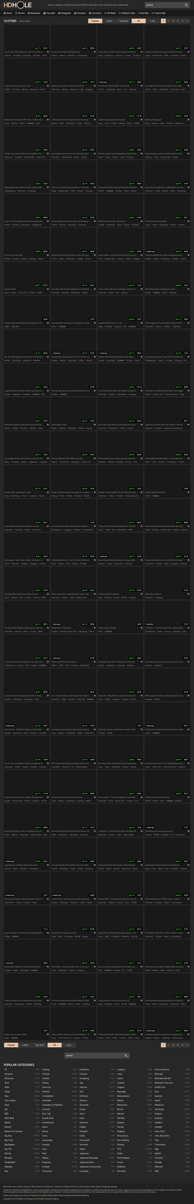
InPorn (54, 327)
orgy (182, 394)
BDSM (78, 937)
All (138, 21)
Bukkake (8, 1166)
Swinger (158, 1127)
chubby (80, 259)
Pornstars (80, 13)
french (170, 123)
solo (137, 1038)
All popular (33, 13)
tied (117, 293)
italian (175, 157)
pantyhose (76, 293)
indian (111, 496)
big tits (135, 937)
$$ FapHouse (57, 530)
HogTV (148, 56)
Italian (82, 1149)
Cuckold (46, 1109)
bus (135, 462)
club (38, 123)
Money (120, 1109)
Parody (120, 1127)
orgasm (34, 733)
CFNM (136, 123)
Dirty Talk (46, 1113)
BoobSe (101, 225)
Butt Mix (143, 13)
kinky (110, 564)
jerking (81, 801)
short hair (37, 530)
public (42, 89)
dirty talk (81, 699)
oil (186, 360)
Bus (6, 1171)
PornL (100, 632)
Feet (44, 1153)
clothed (31, 123)
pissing (63, 225)
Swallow (158, 1122)
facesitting (176, 937)
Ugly (156, 1149)
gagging (34, 564)
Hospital (83, 1131)
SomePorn (149, 598)
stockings (110, 56)
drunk (44, 801)
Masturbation (123, 1096)
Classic (45, 1083)
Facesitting (47, 1140)
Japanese (84, 1153)
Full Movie (84, 1069)
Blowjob (8, 1158)
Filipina (45, 1158)
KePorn (148, 89)
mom (120, 89)
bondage (69, 937)
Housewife (85, 1140)
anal (45, 56)
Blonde (8, 1153)
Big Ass (8, 1135)
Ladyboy (121, 1069)
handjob (17, 56)
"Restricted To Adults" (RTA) (42, 1195)
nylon (22, 123)
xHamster (56, 89)
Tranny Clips (158, 13)
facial (42, 496)
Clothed (45, 1091)
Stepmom (159, 1105)
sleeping (109, 1004)
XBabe (7, 394)
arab (166, 56)
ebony (156, 259)
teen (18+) (158, 56)
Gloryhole (84, 1105)
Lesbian (120, 1083)
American (9, 1078)
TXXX (7, 564)
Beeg (100, 123)
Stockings (159, 1109)
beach (29, 1004)
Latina (120, 1078)
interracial (127, 869)
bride (156, 801)
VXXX (147, 496)
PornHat (148, 835)
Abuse (56, 1199)
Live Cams (95, 13)
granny (128, 56)
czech (127, 225)
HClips (7, 937)
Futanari (83, 1074)
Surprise (158, 1118)
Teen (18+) (160, 1131)
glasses (133, 89)
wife (37, 699)
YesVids (101, 733)
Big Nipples (10, 1144)
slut (184, 632)
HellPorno (149, 191)
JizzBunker (9, 903)
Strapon (158, 1113)
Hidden (83, 1127)
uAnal (100, 157)
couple (159, 564)
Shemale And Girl (163, 1078)
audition (158, 665)
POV (119, 1149)
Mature (120, 1100)
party (130, 123)
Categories (64, 13)
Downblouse (48, 1122)
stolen (157, 699)
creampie (27, 56)
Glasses (83, 1100)
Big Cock (9, 1140)
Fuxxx (100, 56)
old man (37, 56)
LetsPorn (148, 665)
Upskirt (158, 1153)
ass (183, 89)
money (122, 123)
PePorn (54, 56)
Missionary (122, 1105)
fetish (184, 56)
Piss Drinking (123, 1140)
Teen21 (148, 394)
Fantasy (46, 1144)
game (19, 903)
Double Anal (47, 1118)
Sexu (100, 970)
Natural (120, 1113)
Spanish (158, 1096)
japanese (177, 327)
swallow (74, 903)
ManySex (148, 428)
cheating (115, 937)
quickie (117, 970)
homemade (82, 56)
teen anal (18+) (171, 394)
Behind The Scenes (14, 1131)
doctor (15, 259)
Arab (7, 1087)
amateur (71, 56)
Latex (119, 1074)
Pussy (120, 1162)
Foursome (47, 1171)
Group (82, 1109)
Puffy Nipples (123, 1158)
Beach (8, 1122)
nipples (137, 259)
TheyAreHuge (10, 191)
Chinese (46, 1074)
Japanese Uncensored (90, 1166)
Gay (81, 1083)
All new (20, 13)
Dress (45, 1127)
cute (107, 123)
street (70, 1004)
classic (24, 259)
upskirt (34, 665)
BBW (131, 530)
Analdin (55, 394)
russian (74, 89)
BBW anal (122, 530)
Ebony (45, 1131)
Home (7, 13)
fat (114, 530)
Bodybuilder (10, 1162)
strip (162, 801)
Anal (7, 1083)
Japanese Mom (87, 1162)
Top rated (49, 13)
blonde (179, 801)
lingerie (118, 327)
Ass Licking (10, 1100)
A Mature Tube (126, 13)
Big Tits (8, 1149)
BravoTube (149, 564)
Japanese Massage (89, 1158)
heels (82, 903)
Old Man (121, 1118)
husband (26, 394)
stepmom (179, 123)
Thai (157, 1140)
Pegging (121, 1131)
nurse (133, 767)
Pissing (120, 1144)
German (83, 1087)
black (109, 869)
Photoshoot (122, 1135)
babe (108, 530)
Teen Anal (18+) (162, 1135)
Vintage (158, 1162)
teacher (119, 191)
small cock (120, 801)
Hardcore (84, 1122)
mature (63, 56)
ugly (82, 89)
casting (16, 225)
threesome (122, 394)
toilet (158, 191)
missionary (85, 665)
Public (120, 1153)
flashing (178, 360)
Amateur (9, 1074)
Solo (157, 1091)
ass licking (128, 835)
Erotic (45, 1135)
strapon (33, 428)
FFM (61, 665)
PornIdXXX (56, 767)
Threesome (160, 1144)
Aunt (7, 1105)
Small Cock (160, 1087)
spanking (177, 632)
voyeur (159, 327)
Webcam (159, 1166)
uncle (117, 1004)
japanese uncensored (173, 428)
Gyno (82, 1113)
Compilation (47, 1096)
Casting (45, 1069)
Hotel (82, 1135)
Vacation (159, 1158)
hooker (72, 699)
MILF (107, 937)
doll (127, 903)
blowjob (24, 869)
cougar (89, 428)
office (82, 360)
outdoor (137, 56)
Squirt (157, 1100)
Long (153, 21)
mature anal (64, 191)
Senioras (148, 699)
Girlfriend (84, 1096)
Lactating (84, 1171)
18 (73, 767)
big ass (131, 157)
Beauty (8, 1127)
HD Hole (17, 5)
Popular (95, 21)
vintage (33, 259)
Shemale (159, 1074)
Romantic (121, 1171)
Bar (6, 1109)
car (125, 89)
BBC (7, 1113)
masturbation (82, 767)
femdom (21, 191)
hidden (182, 225)
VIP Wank (110, 13)
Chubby (45, 1078)
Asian (7, 1091)
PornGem (149, 903)
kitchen (37, 360)
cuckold (135, 225)
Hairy (82, 1118)
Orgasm (121, 1122)
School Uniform (162, 1069)
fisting (176, 530)
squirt (84, 157)
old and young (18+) (69, 632)
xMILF (7, 327)
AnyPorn (8, 56)
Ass (6, 1096)
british (89, 360)
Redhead (121, 1166)
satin (160, 632)
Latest (109, 21)
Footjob (45, 1166)
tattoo (129, 259)
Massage (121, 1091)
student (182, 767)
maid (167, 564)
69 (6, 1069)
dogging (89, 89)
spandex (15, 327)
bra (43, 394)
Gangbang (84, 1078)
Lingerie (120, 1087)
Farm (44, 1149)
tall (27, 665)
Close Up (46, 1087)
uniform (184, 564)
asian (24, 462)
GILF (67, 665)
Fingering (46, 1162)
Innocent (84, 1144)
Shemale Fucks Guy (164, 1083)
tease (81, 428)
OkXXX (7, 89)
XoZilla (148, 293)
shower (185, 530)
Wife (157, 1171)
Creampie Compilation (52, 1105)
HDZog (54, 496)
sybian (85, 937)
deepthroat (37, 225)
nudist (86, 496)
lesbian (175, 259)
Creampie (46, 1100)
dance (20, 665)
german (119, 56)
